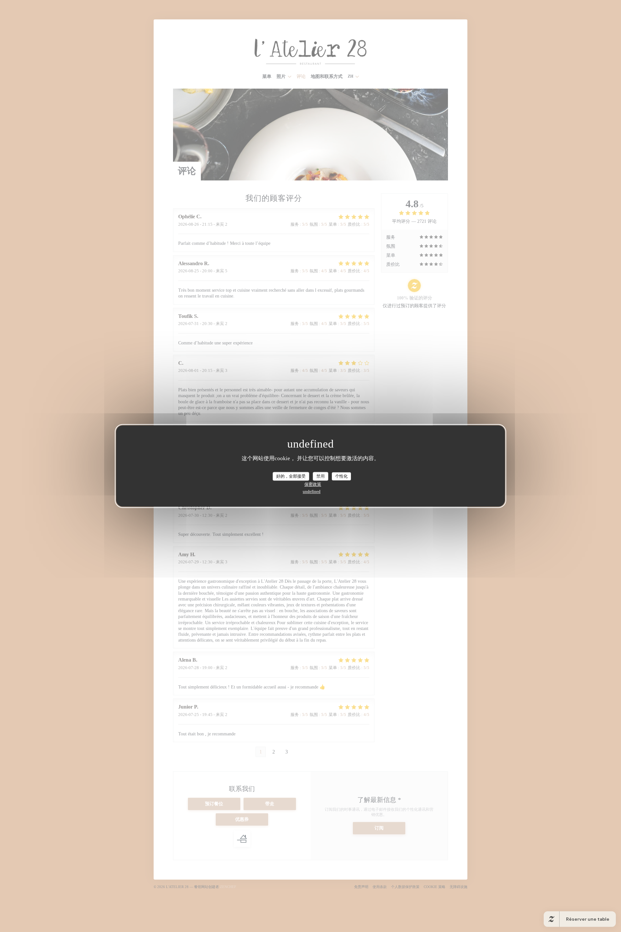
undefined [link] (312, 491)
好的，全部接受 (291, 476)
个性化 (341, 476)
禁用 (320, 476)
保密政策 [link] (312, 484)
